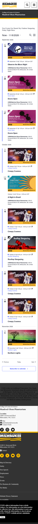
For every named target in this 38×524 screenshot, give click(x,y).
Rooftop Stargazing (15, 259)
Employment (4, 473)
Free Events (6, 28)
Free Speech (4, 470)
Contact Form (6, 425)
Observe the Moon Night (17, 64)
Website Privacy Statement (9, 496)
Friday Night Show (8, 30)
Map (3, 421)
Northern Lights (14, 353)
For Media (3, 488)
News (2, 477)
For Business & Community (9, 484)
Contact (4, 450)
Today (19, 362)
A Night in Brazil (14, 197)
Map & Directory (5, 462)
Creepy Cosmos (14, 171)
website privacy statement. (20, 513)
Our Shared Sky (15, 28)
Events (2, 480)
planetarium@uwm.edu (10, 423)
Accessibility (4, 500)
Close (2, 517)
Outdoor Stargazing (28, 28)
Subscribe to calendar (18, 369)
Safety (2, 466)
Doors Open (12, 98)
